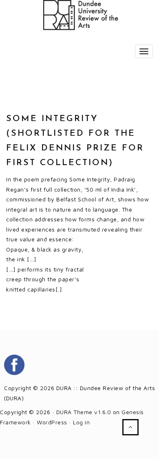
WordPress (52, 422)
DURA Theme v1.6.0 (83, 411)
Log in (81, 422)
